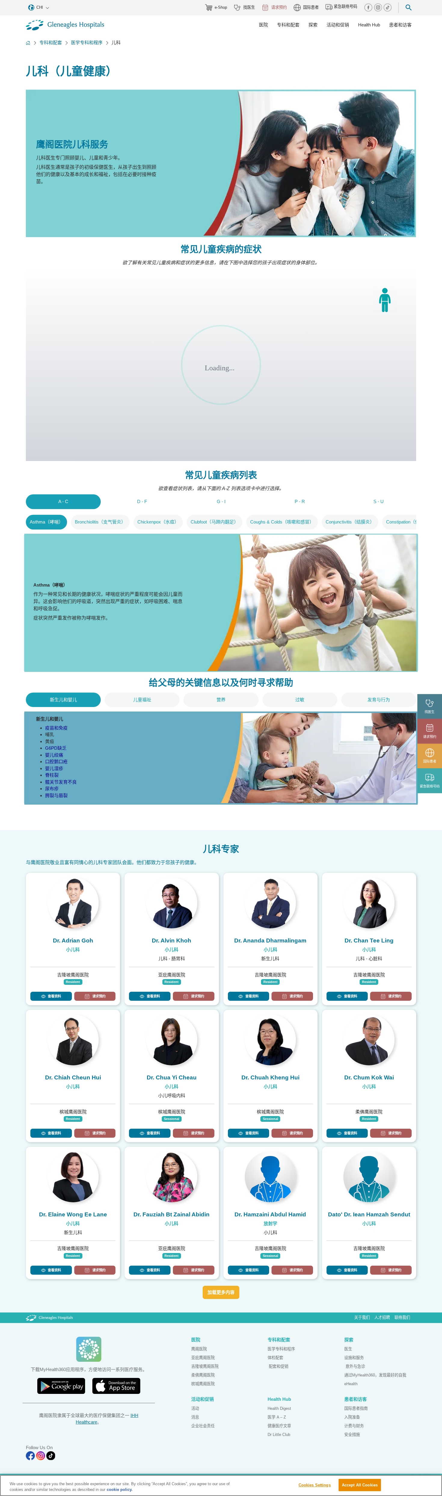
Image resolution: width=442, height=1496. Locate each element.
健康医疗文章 (279, 1426)
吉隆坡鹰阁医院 (205, 1366)
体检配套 (275, 1357)
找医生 (249, 7)
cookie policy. (120, 1490)
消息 (195, 1417)
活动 (195, 1408)
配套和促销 (278, 1366)
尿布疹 (52, 788)
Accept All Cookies (360, 1485)
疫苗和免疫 (56, 727)
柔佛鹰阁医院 (203, 1375)
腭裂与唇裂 (56, 795)
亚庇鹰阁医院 (203, 1357)
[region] (221, 1485)
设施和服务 (354, 1357)
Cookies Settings (315, 1485)
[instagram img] (378, 7)
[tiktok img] (387, 7)
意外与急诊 (354, 1366)
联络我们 (402, 1317)
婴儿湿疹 (54, 768)
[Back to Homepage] (28, 43)
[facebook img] (369, 7)
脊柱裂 (52, 775)
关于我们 (362, 1317)
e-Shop (221, 7)
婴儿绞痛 (54, 754)
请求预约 (279, 7)
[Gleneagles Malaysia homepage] (65, 25)
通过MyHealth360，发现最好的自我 (375, 1375)
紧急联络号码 (345, 7)
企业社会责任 (203, 1426)
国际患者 (311, 7)
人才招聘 (382, 1317)
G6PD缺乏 (55, 748)
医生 (348, 1349)
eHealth (351, 1384)
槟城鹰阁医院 (203, 1384)
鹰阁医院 (199, 1349)
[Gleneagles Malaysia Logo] (49, 1317)
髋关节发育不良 (61, 781)
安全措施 (352, 1434)
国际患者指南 (356, 1408)
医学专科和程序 (87, 42)
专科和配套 (50, 42)
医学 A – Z (277, 1417)
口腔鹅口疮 (56, 761)
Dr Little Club (279, 1434)
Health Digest (279, 1408)
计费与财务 (354, 1426)
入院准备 (352, 1417)
